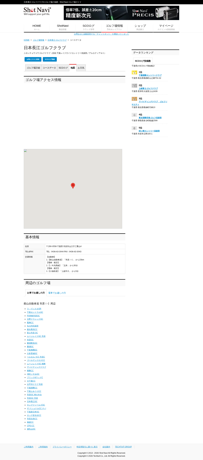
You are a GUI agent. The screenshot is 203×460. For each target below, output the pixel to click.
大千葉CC (31, 381)
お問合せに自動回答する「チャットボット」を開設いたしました (101, 34)
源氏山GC (31, 429)
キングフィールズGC (36, 405)
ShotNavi (63, 27)
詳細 (33, 67)
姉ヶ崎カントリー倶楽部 (149, 131)
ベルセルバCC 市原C (36, 357)
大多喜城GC (32, 353)
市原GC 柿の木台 (34, 395)
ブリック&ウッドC (35, 377)
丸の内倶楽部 (32, 326)
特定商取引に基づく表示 (87, 447)
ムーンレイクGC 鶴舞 (36, 364)
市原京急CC (32, 419)
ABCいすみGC (33, 374)
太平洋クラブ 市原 (35, 384)
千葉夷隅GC (32, 350)
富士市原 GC (32, 333)
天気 (81, 67)
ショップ (140, 27)
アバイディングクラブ (36, 367)
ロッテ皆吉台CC (34, 415)
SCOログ (89, 27)
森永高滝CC (32, 329)
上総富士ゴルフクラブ (148, 88)
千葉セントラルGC (35, 312)
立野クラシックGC (35, 319)
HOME (37, 27)
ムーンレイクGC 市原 (36, 336)
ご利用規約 (43, 447)
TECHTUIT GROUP (123, 447)
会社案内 (106, 447)
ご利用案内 (28, 447)
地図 (73, 67)
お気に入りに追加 (33, 59)
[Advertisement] (74, 116)
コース (49, 67)
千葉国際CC (32, 388)
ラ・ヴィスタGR (34, 309)
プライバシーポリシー (62, 447)
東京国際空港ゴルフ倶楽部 (150, 118)
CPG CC (30, 426)
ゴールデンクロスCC (36, 360)
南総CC (30, 422)
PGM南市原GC (33, 316)
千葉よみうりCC (34, 391)
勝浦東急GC (32, 343)
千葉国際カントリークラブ (150, 75)
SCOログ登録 (50, 59)
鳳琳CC (30, 322)
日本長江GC (32, 401)
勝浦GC (30, 346)
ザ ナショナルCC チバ (36, 408)
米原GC (30, 340)
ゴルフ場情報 (114, 27)
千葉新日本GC (33, 412)
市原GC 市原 (32, 398)
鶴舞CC (30, 370)
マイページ (166, 27)
